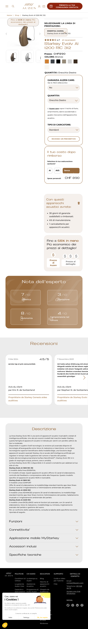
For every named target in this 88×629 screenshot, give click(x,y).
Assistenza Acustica (31, 585)
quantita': (54, 95)
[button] (5, 625)
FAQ (55, 584)
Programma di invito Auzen (32, 590)
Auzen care (54, 108)
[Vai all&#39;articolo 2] (27, 56)
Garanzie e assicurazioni (20, 590)
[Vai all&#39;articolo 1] (12, 56)
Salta (10, 617)
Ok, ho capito (42, 617)
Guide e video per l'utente (59, 579)
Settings (26, 617)
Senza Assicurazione (70, 171)
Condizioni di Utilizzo (20, 579)
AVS (57, 170)
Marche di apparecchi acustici (44, 584)
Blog (42, 578)
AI (50, 170)
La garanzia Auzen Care (19, 585)
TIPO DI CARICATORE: (59, 124)
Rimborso (44, 623)
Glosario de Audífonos (44, 590)
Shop (17, 15)
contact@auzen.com (75, 583)
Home (9, 15)
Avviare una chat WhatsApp (73, 592)
